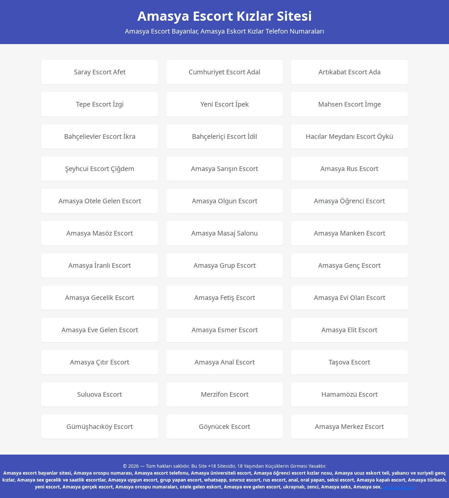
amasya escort (398, 487)
